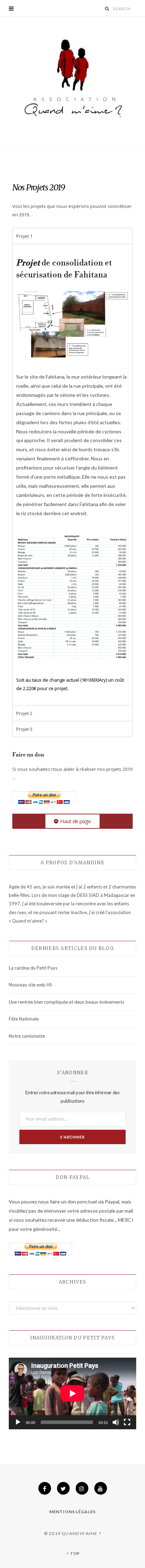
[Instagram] (82, 1488)
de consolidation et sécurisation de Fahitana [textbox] (64, 269)
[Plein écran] (127, 1422)
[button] (72, 821)
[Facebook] (44, 1488)
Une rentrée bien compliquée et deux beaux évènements (66, 1002)
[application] (72, 1393)
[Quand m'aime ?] (72, 80)
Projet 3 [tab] (24, 729)
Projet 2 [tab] (24, 713)
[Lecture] (17, 1422)
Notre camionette (27, 1036)
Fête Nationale (24, 1019)
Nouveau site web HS (30, 985)
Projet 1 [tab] (24, 236)
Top (74, 1553)
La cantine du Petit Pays (33, 968)
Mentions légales (72, 1511)
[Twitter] (63, 1488)
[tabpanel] (72, 474)
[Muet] (115, 1422)
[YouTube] (100, 1488)
